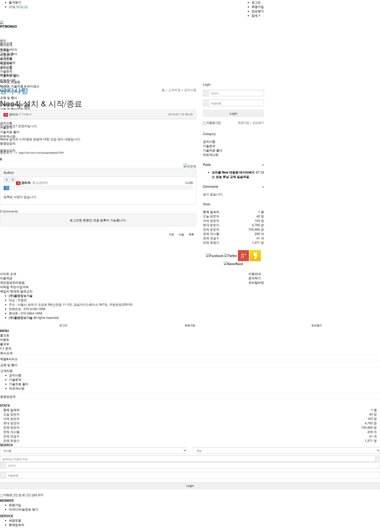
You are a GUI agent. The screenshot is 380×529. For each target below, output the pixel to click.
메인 (3, 40)
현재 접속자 (211, 211)
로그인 (256, 2)
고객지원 (6, 58)
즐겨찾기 (15, 2)
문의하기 (254, 278)
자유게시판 (7, 80)
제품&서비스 (8, 49)
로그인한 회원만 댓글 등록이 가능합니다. (98, 220)
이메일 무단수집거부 (14, 287)
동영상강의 (7, 62)
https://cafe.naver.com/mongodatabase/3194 (41, 152)
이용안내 (254, 273)
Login (233, 113)
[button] (171, 234)
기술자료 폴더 (9, 75)
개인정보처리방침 (12, 282)
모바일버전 (256, 282)
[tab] (190, 353)
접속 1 (256, 15)
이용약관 (6, 278)
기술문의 (6, 71)
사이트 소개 (8, 273)
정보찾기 (258, 11)
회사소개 (6, 45)
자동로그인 (213, 122)
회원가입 (258, 6)
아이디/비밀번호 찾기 (23, 509)
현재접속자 (16, 524)
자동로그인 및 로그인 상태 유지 (23, 495)
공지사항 (6, 67)
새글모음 (15, 520)
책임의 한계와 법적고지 (16, 291)
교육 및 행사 (8, 53)
